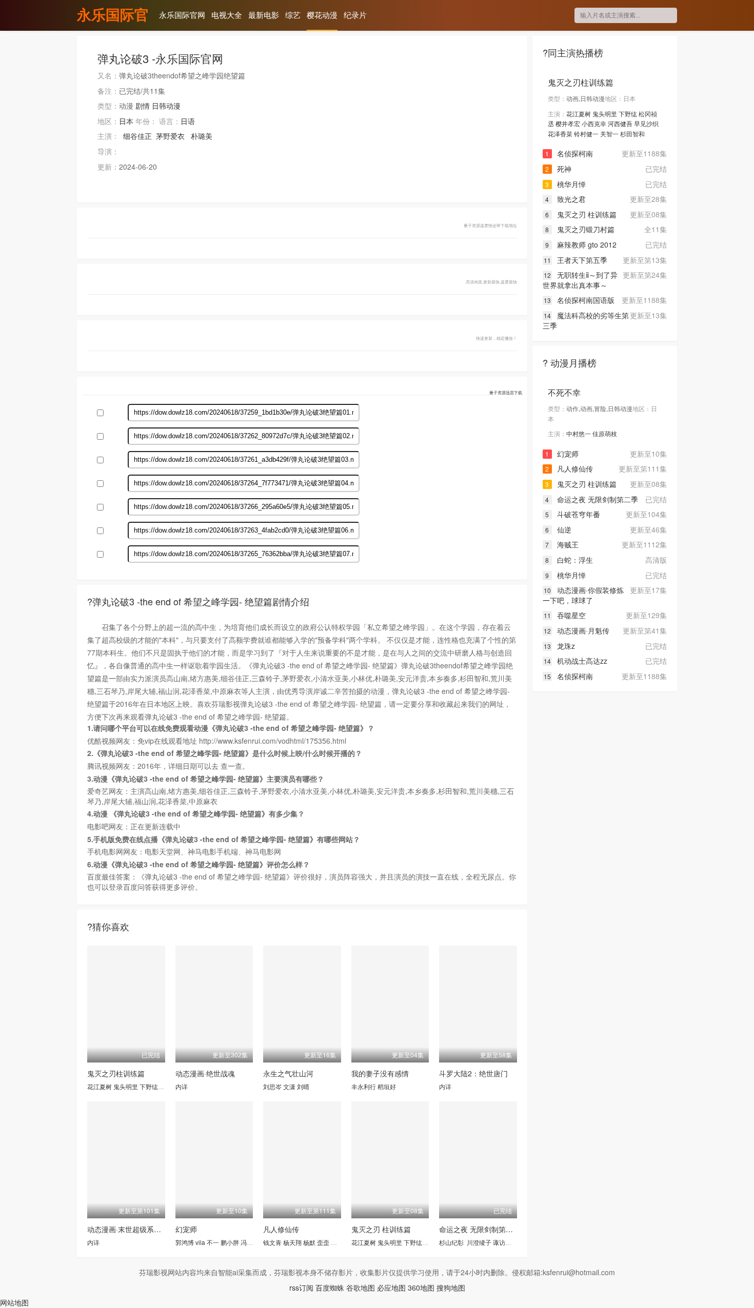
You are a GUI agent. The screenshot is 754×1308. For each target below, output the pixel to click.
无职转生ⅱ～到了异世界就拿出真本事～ (580, 280)
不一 (213, 1242)
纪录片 (355, 14)
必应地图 (391, 1287)
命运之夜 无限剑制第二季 (479, 1229)
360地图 (421, 1287)
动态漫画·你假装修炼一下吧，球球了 (583, 595)
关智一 (609, 133)
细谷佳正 (137, 136)
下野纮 (149, 1086)
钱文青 (272, 1242)
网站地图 (14, 1302)
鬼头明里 (125, 1086)
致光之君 (565, 199)
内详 (181, 1086)
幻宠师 (186, 1229)
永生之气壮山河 (288, 1073)
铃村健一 (586, 133)
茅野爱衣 (170, 136)
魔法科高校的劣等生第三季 (586, 320)
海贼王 (562, 544)
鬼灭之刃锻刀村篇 (579, 229)
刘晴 (303, 1086)
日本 (126, 121)
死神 (558, 168)
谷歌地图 (360, 1287)
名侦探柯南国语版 (579, 300)
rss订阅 (301, 1287)
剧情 (142, 105)
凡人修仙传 (281, 1229)
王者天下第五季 (575, 260)
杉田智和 (632, 133)
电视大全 (226, 14)
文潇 (289, 1086)
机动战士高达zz (575, 661)
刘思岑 (272, 1086)
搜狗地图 (450, 1287)
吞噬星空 (565, 615)
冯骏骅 (250, 1242)
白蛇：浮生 (569, 560)
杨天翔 (292, 1242)
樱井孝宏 (567, 123)
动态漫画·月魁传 (576, 630)
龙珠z (559, 646)
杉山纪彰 (451, 1242)
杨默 (309, 1242)
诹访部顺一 (508, 1242)
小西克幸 (594, 123)
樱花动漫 (322, 14)
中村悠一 (578, 433)
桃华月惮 (565, 184)
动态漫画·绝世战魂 (205, 1073)
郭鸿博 (184, 1242)
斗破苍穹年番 (572, 514)
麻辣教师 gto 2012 (581, 244)
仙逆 (558, 529)
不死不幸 (564, 392)
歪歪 (323, 1242)
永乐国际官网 (113, 16)
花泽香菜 (560, 133)
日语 (188, 121)
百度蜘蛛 (329, 1287)
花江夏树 (99, 1086)
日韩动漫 (166, 105)
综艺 (293, 14)
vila (200, 1242)
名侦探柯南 (569, 153)
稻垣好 (387, 1086)
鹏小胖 (230, 1242)
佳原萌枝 (604, 433)
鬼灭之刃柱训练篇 (116, 1073)
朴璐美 (201, 136)
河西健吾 (620, 123)
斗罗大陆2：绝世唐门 (473, 1073)
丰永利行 (363, 1086)
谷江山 (340, 1242)
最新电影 (263, 14)
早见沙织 (646, 123)
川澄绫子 (479, 1242)
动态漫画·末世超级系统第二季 (135, 1229)
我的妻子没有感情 (380, 1073)
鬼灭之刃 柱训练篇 (381, 1229)
